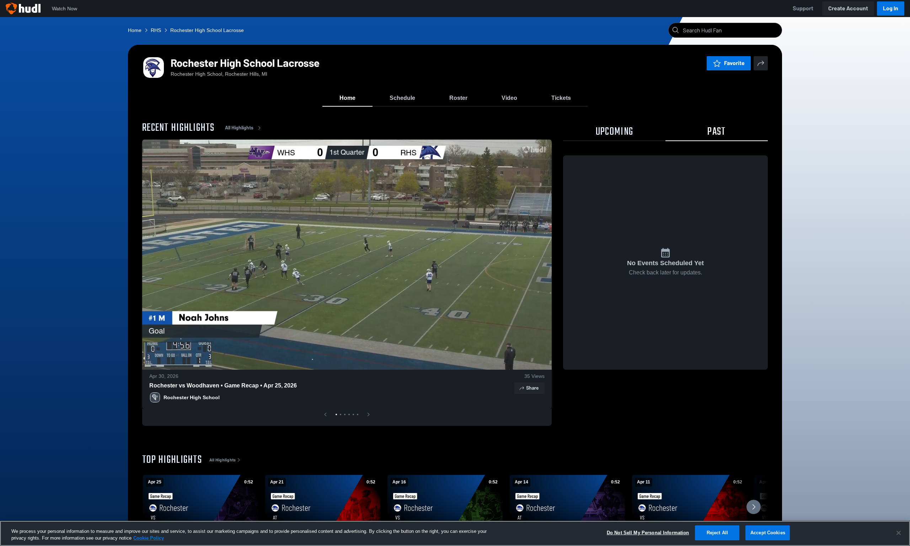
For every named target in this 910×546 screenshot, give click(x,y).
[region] (455, 533)
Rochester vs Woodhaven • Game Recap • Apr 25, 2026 (223, 385)
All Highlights (239, 128)
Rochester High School (192, 397)
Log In (890, 8)
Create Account (848, 8)
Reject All (717, 532)
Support (803, 8)
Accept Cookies (767, 532)
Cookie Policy (148, 538)
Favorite (734, 63)
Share (532, 388)
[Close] (898, 533)
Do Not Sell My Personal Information (648, 532)
